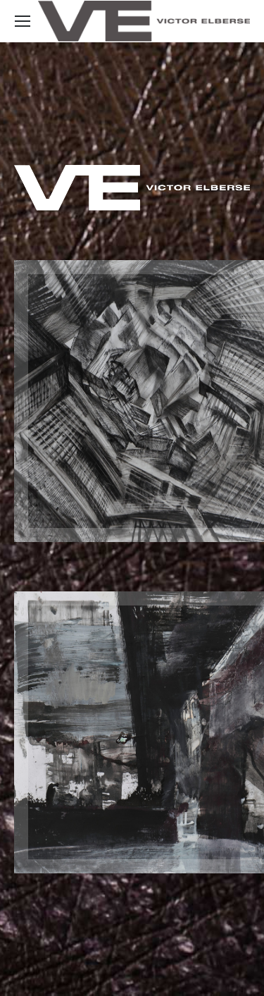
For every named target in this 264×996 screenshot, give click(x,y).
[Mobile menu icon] (22, 21)
